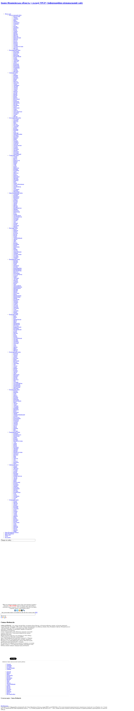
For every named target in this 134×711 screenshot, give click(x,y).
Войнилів (9, 691)
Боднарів (9, 689)
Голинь (8, 685)
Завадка (8, 682)
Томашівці (9, 665)
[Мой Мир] (22, 610)
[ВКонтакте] (15, 610)
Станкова (9, 669)
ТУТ (36, 612)
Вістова (8, 686)
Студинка (9, 666)
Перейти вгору (4, 705)
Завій (8, 681)
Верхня (8, 687)
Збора (8, 680)
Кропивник (9, 677)
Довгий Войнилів (11, 684)
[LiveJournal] (24, 610)
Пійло (8, 674)
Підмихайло (10, 675)
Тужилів (9, 664)
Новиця (8, 690)
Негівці (8, 676)
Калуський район (11, 694)
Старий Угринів (11, 668)
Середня (9, 671)
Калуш (8, 692)
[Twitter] (17, 610)
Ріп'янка (9, 672)
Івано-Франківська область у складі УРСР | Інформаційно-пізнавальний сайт (42, 3)
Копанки (9, 679)
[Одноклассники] (20, 610)
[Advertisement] (25, 9)
